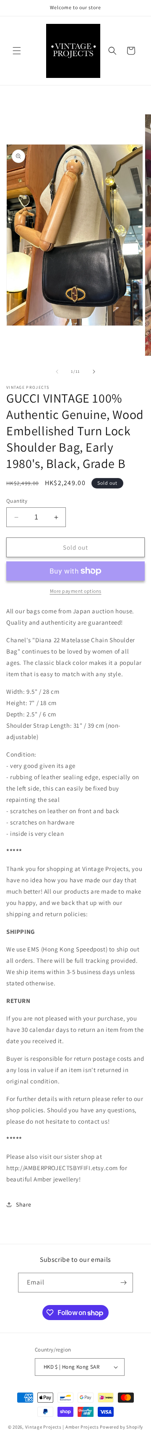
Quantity (16, 500)
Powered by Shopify (121, 1427)
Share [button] (23, 1204)
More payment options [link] (76, 591)
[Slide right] (94, 371)
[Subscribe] (123, 1282)
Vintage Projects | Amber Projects (62, 1427)
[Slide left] (57, 371)
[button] (17, 50)
